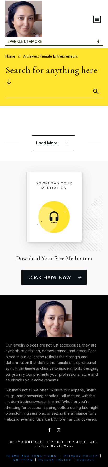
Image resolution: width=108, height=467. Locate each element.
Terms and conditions (31, 455)
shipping (23, 459)
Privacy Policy (81, 455)
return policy (55, 459)
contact (86, 459)
